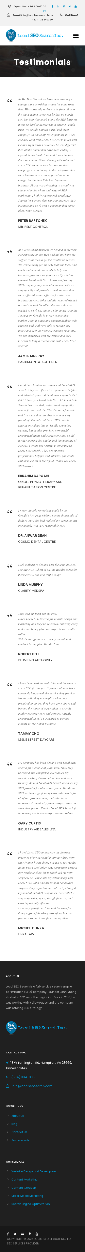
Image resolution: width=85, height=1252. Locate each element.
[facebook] (52, 6)
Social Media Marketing (27, 1196)
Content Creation (23, 1188)
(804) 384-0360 (24, 1077)
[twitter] (69, 6)
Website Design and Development (35, 1171)
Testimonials (20, 1140)
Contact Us (19, 1132)
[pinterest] (64, 6)
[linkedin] (58, 6)
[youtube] (76, 6)
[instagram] (44, 11)
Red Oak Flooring (56, 1008)
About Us (17, 1116)
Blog (14, 1124)
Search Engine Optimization (30, 1204)
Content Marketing (24, 1180)
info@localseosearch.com (32, 1086)
